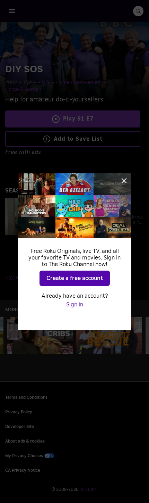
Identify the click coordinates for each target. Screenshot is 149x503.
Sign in (74, 304)
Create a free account (74, 278)
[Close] (124, 180)
